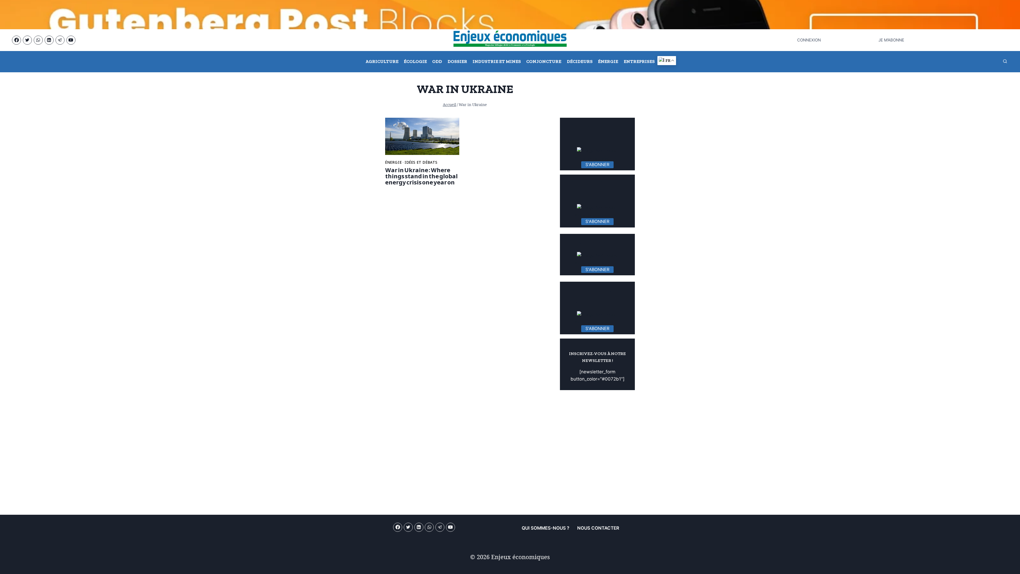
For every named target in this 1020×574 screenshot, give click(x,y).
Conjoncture (543, 61)
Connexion (809, 40)
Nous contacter (598, 528)
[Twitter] (27, 40)
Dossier (457, 61)
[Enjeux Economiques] (510, 40)
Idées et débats (421, 162)
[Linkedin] (49, 40)
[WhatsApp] (38, 40)
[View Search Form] (1004, 61)
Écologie (415, 61)
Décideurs (580, 61)
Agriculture (382, 61)
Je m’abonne (891, 40)
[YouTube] (70, 40)
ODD (437, 61)
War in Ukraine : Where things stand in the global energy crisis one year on (421, 176)
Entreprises (639, 61)
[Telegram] (60, 40)
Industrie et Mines (497, 61)
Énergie (608, 61)
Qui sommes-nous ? (545, 528)
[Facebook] (16, 40)
